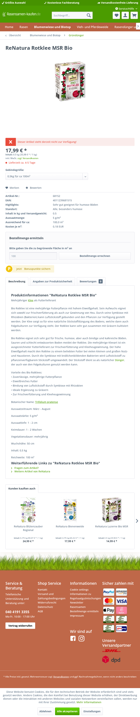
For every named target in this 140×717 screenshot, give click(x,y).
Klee (30, 300)
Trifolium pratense (46, 402)
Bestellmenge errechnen (95, 256)
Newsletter (76, 602)
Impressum (77, 615)
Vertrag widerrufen (20, 625)
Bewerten (35, 187)
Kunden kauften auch (21, 488)
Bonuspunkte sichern (37, 269)
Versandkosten (61, 676)
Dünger (119, 360)
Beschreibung (16, 281)
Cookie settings (79, 589)
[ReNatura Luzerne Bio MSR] (112, 510)
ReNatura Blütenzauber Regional (28, 528)
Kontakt (42, 589)
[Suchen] (89, 15)
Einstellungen (91, 711)
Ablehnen (45, 711)
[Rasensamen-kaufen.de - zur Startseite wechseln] (21, 16)
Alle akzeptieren (67, 711)
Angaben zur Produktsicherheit (52, 281)
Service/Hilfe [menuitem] (126, 8)
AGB (40, 611)
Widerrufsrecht (47, 602)
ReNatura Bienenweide (70, 526)
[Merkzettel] (116, 15)
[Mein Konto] (125, 15)
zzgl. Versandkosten (28, 158)
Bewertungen (90, 281)
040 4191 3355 (17, 612)
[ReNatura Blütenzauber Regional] (28, 510)
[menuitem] (72, 15)
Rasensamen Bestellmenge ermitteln (84, 609)
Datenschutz (45, 607)
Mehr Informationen (89, 702)
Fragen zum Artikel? (26, 468)
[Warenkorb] (134, 15)
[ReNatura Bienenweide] (70, 510)
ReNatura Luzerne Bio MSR (111, 526)
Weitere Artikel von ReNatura (32, 471)
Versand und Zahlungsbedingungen (51, 596)
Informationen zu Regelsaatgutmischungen (85, 596)
